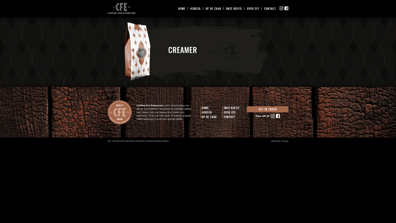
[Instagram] (272, 116)
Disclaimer (276, 141)
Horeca (195, 8)
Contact (270, 8)
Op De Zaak (213, 8)
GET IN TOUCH (268, 109)
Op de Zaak (209, 116)
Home (181, 8)
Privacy (285, 141)
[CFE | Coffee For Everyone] (121, 8)
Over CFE (253, 8)
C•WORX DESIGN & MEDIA (157, 141)
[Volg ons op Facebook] (286, 8)
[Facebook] (277, 116)
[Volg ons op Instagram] (281, 8)
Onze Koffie (234, 8)
